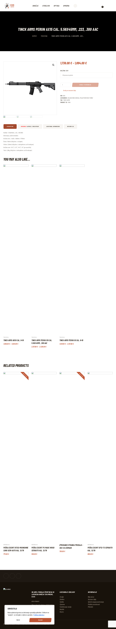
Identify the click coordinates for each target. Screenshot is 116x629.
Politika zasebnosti (94, 604)
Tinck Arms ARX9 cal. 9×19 (13, 340)
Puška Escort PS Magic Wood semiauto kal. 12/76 (42, 549)
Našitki (62, 609)
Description (10, 126)
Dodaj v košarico (85, 84)
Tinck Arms (66, 100)
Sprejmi (40, 620)
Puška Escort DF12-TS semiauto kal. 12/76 (100, 549)
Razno (62, 612)
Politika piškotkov (38, 615)
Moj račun (91, 597)
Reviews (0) (70, 126)
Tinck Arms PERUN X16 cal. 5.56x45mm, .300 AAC (41, 341)
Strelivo (62, 599)
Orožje (62, 597)
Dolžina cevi (64, 71)
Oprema (62, 604)
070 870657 (35, 601)
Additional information (53, 126)
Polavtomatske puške (86, 98)
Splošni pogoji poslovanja (96, 602)
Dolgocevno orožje (73, 98)
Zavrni (18, 620)
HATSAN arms (6, 544)
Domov (34, 36)
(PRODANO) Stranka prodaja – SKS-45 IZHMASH (71, 546)
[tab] (10, 126)
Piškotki (90, 607)
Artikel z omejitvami (30, 126)
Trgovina (44, 36)
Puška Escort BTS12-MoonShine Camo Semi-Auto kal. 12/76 (15, 549)
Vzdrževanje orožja (65, 607)
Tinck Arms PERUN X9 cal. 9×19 (71, 340)
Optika (62, 602)
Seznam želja (92, 599)
